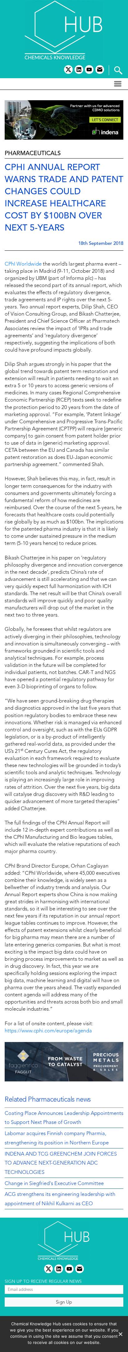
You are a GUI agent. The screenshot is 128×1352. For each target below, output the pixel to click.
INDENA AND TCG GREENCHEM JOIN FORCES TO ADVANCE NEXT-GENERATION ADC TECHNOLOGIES (61, 1163)
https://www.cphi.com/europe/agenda (48, 1031)
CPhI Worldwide (23, 264)
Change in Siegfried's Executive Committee (54, 1183)
